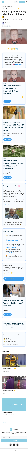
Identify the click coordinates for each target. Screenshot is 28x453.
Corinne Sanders (8, 22)
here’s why (8, 258)
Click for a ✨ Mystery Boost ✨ (14, 279)
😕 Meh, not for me (8, 339)
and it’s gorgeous (14, 236)
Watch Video (18, 64)
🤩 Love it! (6, 338)
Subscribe (22, 1)
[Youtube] (10, 444)
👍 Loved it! (6, 273)
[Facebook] (14, 444)
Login (16, 1)
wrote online (6, 204)
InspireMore (4, 6)
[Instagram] (17, 444)
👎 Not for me (14, 273)
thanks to (8, 252)
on (10, 247)
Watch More (7, 139)
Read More (7, 101)
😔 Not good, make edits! (10, 341)
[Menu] (26, 2)
